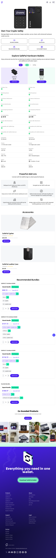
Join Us (30, 504)
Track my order (8, 519)
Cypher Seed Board (9, 504)
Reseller (7, 531)
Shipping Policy (32, 521)
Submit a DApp (8, 537)
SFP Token (31, 497)
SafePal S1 (7, 497)
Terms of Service (32, 517)
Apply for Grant (8, 539)
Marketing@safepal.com (21, 548)
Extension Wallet (9, 502)
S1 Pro (34, 65)
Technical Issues (9, 521)
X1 (27, 65)
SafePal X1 (7, 501)
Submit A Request (9, 525)
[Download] (50, 2)
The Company (32, 495)
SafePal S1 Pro (8, 499)
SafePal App (8, 495)
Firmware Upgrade (9, 508)
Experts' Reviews (9, 510)
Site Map (31, 502)
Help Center (8, 517)
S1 (20, 65)
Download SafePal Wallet (28, 480)
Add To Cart (14, 81)
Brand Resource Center (34, 501)
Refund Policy (32, 523)
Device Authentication (10, 523)
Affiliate (7, 533)
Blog (30, 499)
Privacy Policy (32, 519)
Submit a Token (9, 535)
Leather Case (8, 506)
